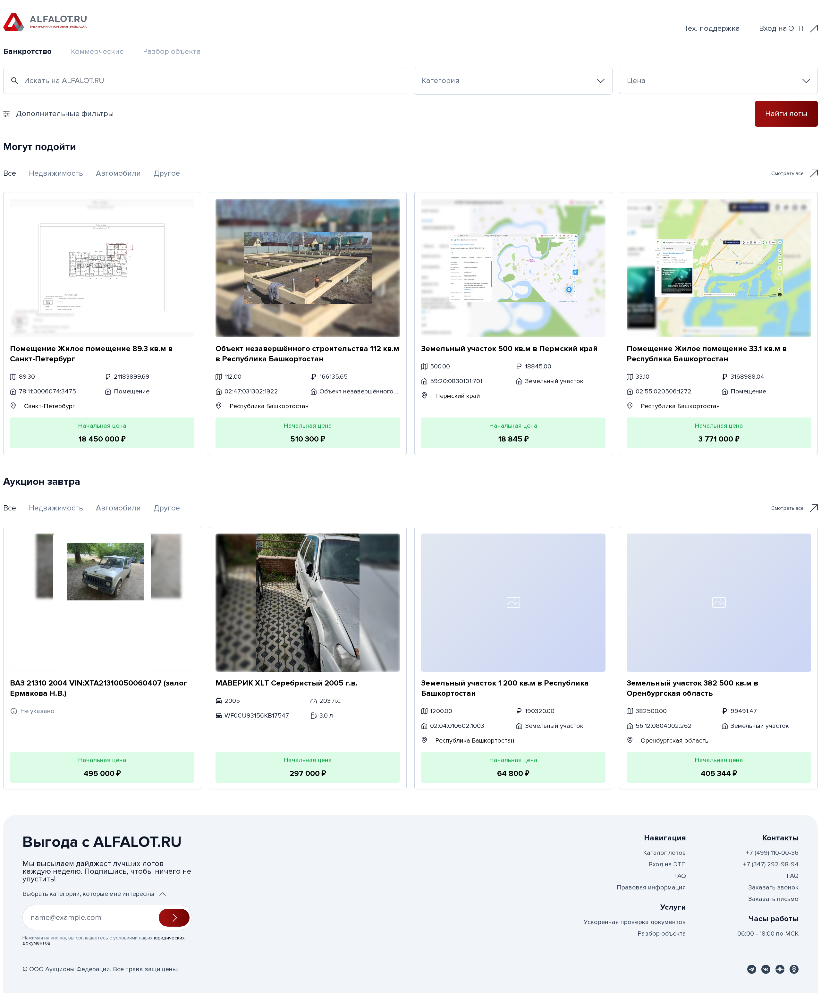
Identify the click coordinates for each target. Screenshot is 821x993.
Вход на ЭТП (781, 28)
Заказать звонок (773, 887)
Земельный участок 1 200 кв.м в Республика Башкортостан (505, 688)
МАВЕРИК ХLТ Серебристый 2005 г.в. (286, 683)
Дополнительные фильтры (65, 113)
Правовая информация (651, 887)
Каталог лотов (664, 853)
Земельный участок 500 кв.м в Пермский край (509, 348)
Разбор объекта (172, 51)
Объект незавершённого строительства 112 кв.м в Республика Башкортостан (307, 354)
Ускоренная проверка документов (635, 922)
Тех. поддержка (712, 28)
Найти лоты (786, 113)
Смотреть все (787, 173)
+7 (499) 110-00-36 (772, 853)
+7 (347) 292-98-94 (771, 864)
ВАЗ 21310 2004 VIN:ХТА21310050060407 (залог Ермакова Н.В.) (98, 688)
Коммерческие (97, 51)
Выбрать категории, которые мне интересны (88, 894)
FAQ (680, 876)
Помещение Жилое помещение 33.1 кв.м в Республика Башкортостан (707, 354)
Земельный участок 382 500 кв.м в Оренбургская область (692, 688)
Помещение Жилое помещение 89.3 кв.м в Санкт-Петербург (91, 354)
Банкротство (27, 51)
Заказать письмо (773, 899)
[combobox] (513, 81)
